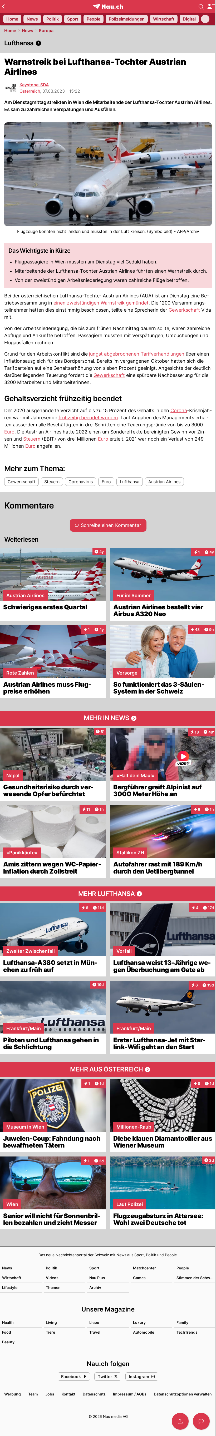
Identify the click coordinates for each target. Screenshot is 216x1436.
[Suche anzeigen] (201, 6)
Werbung (12, 1394)
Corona (178, 410)
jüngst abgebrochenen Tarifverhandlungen (136, 354)
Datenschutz (94, 1394)
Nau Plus (97, 1277)
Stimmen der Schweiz (195, 1277)
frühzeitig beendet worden (88, 417)
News (27, 30)
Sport (94, 1268)
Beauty (8, 1342)
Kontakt (68, 1394)
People (182, 1268)
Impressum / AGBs (129, 1394)
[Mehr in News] (108, 718)
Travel (94, 1332)
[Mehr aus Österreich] (108, 1069)
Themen (53, 1287)
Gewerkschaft (184, 310)
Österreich (29, 91)
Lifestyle (9, 1287)
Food (6, 1332)
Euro (9, 432)
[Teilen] (180, 1421)
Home (10, 30)
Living (51, 1322)
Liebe (94, 1322)
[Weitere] (205, 19)
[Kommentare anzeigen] (201, 1421)
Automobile (143, 1332)
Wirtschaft (11, 1277)
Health (8, 1322)
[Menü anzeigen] (211, 6)
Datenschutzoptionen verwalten (183, 1394)
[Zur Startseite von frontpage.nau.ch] (108, 6)
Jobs (49, 1394)
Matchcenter (144, 1268)
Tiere (50, 1332)
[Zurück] (3, 6)
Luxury (139, 1322)
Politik (51, 1268)
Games (139, 1277)
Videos (52, 1277)
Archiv (95, 1287)
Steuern (32, 439)
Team (33, 1394)
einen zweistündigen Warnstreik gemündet (101, 303)
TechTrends (187, 1332)
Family (182, 1322)
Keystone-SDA (34, 84)
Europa (46, 30)
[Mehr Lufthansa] (108, 893)
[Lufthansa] (108, 43)
